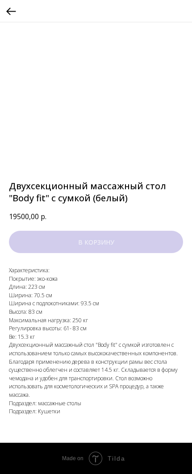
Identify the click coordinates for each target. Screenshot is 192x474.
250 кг (80, 320)
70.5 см (43, 295)
